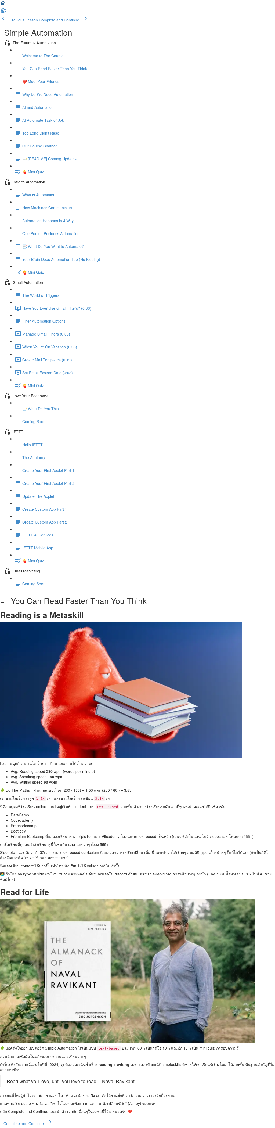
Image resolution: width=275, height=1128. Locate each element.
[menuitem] (3, 12)
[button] (3, 5)
